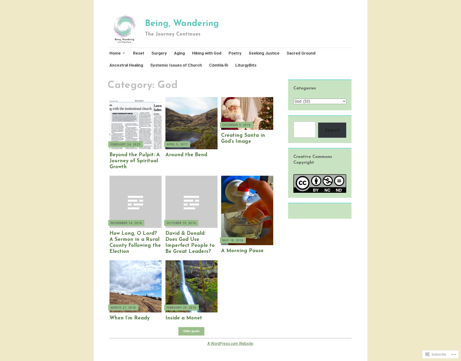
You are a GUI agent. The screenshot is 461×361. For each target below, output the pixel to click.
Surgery (159, 53)
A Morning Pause (242, 250)
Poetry (235, 53)
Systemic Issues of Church (176, 65)
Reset (138, 53)
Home (115, 53)
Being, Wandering (182, 23)
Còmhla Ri (218, 65)
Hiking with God (206, 53)
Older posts (191, 331)
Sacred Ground (301, 53)
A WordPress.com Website (230, 343)
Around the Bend (186, 154)
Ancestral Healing (126, 65)
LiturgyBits (245, 65)
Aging (179, 53)
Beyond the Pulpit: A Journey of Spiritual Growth (134, 160)
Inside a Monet (183, 318)
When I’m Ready (129, 318)
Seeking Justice (264, 53)
